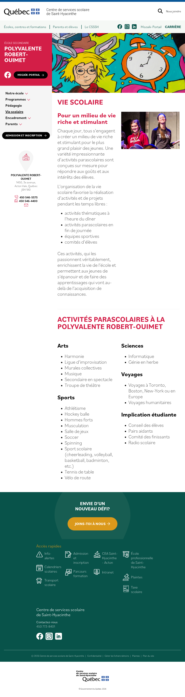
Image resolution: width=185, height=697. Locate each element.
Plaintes (136, 655)
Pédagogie (13, 105)
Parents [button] (11, 124)
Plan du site (148, 655)
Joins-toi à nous (90, 523)
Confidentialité (94, 655)
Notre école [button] (14, 93)
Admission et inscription (24, 135)
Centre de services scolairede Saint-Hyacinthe (67, 12)
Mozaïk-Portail (151, 26)
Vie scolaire (14, 111)
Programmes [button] (15, 99)
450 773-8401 (45, 626)
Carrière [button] (173, 26)
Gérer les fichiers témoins (117, 655)
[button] (27, 26)
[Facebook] (7, 74)
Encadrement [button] (16, 117)
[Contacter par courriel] (26, 205)
